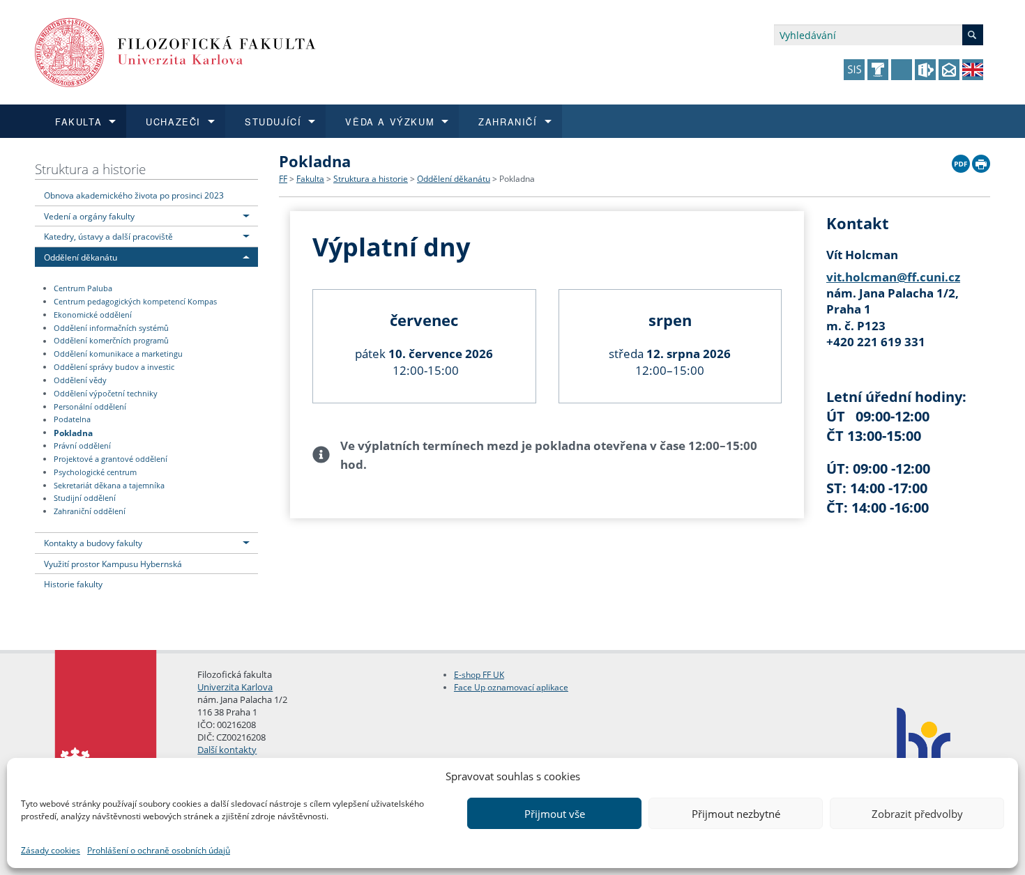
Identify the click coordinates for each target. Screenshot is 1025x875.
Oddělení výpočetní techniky (106, 393)
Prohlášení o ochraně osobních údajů (158, 850)
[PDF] (961, 160)
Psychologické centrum (95, 472)
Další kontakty (227, 749)
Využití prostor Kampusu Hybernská (113, 563)
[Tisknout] (981, 160)
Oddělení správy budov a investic (114, 367)
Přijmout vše (554, 814)
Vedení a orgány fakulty (89, 216)
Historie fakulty (73, 583)
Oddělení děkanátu (80, 257)
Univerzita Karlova (235, 687)
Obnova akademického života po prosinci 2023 (134, 195)
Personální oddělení (90, 407)
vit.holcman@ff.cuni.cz (893, 277)
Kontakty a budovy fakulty (93, 542)
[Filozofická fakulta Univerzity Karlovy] (175, 51)
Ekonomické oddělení (93, 315)
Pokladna (73, 432)
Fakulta (310, 178)
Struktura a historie (90, 169)
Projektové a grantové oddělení (110, 459)
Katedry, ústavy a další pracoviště (108, 236)
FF (283, 178)
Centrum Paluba (83, 288)
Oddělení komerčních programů (111, 341)
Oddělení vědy (80, 380)
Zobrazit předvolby (917, 814)
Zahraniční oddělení (90, 511)
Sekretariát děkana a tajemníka (109, 485)
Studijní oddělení (85, 499)
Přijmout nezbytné (736, 814)
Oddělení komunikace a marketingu (118, 354)
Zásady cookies (50, 850)
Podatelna (72, 420)
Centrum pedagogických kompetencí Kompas (135, 302)
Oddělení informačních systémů (111, 328)
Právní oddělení (82, 446)
